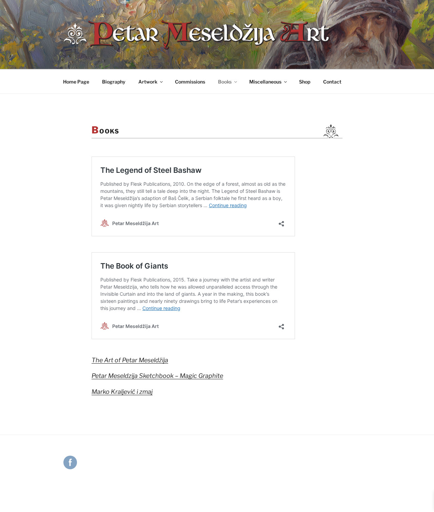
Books (225, 82)
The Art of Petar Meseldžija (130, 360)
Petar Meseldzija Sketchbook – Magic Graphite (157, 375)
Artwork (147, 82)
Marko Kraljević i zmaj (122, 391)
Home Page (76, 82)
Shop (304, 82)
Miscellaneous (265, 82)
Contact (332, 82)
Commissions (190, 82)
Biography (113, 82)
